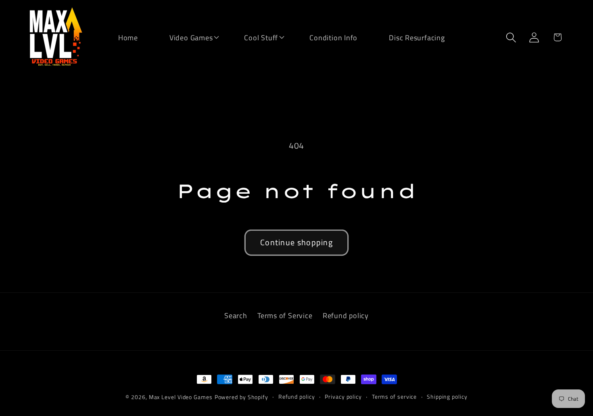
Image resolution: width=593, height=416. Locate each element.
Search (235, 315)
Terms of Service (284, 315)
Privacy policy (343, 396)
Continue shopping (296, 242)
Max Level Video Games (181, 397)
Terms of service (394, 396)
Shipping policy (447, 396)
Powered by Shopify (241, 397)
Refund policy (346, 315)
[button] (185, 37)
